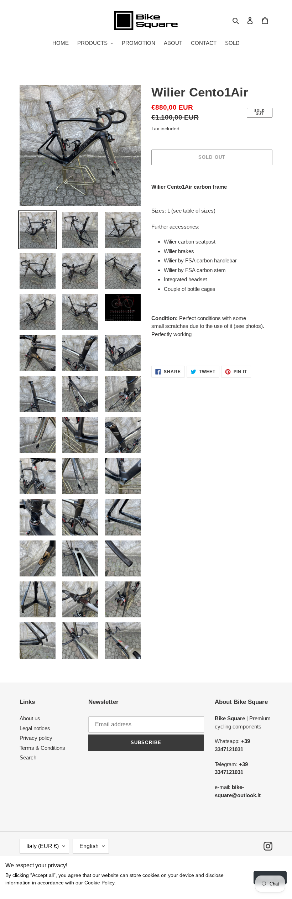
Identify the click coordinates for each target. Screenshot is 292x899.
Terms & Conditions (42, 748)
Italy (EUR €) (42, 846)
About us (30, 718)
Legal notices (35, 728)
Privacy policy (36, 738)
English (89, 846)
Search (28, 757)
